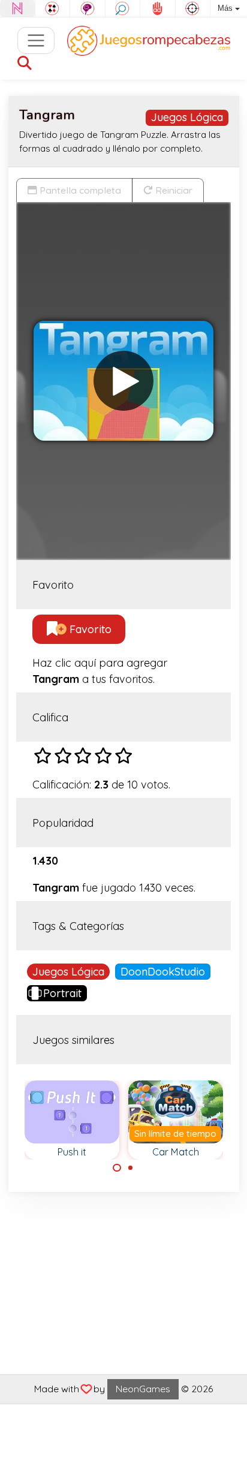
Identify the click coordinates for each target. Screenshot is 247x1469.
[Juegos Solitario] (53, 8)
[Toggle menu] (36, 40)
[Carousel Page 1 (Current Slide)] (117, 1168)
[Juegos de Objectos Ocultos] (123, 8)
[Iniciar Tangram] (123, 381)
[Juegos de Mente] (88, 8)
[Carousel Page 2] (130, 1168)
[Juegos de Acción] (193, 8)
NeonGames (143, 1389)
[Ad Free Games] (158, 8)
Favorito (89, 629)
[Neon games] (17, 8)
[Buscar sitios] (24, 64)
